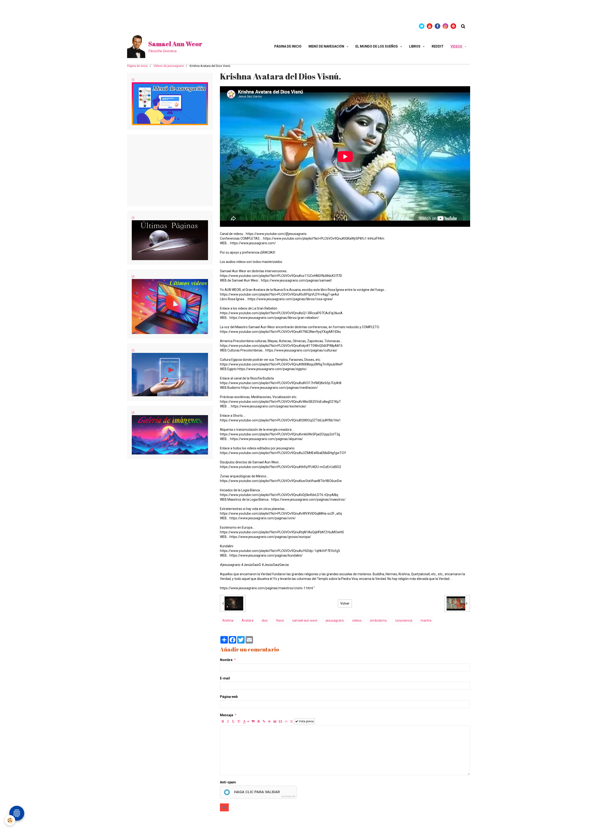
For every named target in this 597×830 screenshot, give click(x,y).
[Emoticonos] (291, 721)
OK (224, 807)
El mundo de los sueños (377, 46)
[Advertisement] (85, 10)
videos (357, 620)
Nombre (226, 660)
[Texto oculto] (269, 721)
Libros (415, 46)
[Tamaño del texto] (239, 721)
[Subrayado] (233, 721)
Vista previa (306, 721)
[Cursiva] (228, 721)
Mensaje (226, 715)
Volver (345, 603)
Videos (457, 46)
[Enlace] (264, 721)
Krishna (227, 620)
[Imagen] (275, 721)
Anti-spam (228, 782)
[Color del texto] (246, 721)
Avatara (247, 620)
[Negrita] (223, 721)
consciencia (403, 620)
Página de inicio (288, 46)
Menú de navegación (327, 46)
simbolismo (378, 620)
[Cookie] (10, 820)
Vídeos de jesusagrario (168, 66)
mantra (425, 620)
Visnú (280, 620)
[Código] (286, 721)
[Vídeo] (280, 721)
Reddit (438, 46)
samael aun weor (305, 620)
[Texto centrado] (258, 721)
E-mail (225, 678)
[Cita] (253, 721)
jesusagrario (335, 620)
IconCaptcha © (288, 796)
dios (265, 620)
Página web (229, 697)
